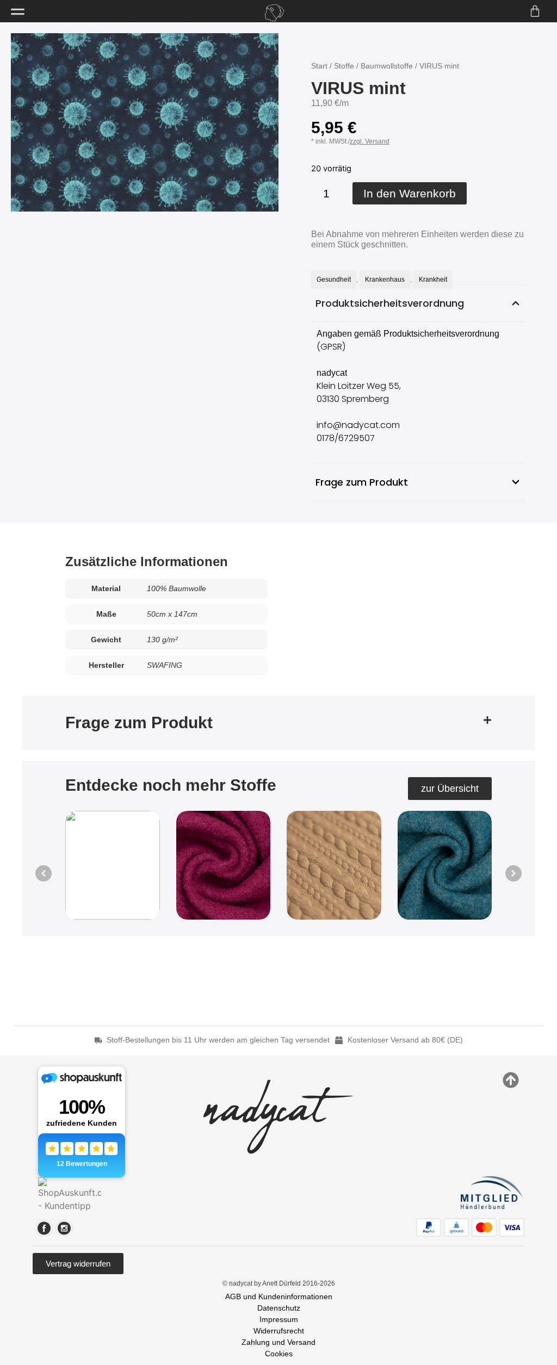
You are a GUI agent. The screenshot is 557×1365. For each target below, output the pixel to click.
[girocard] (456, 1227)
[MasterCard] (484, 1227)
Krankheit (433, 279)
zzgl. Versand (369, 141)
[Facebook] (44, 1228)
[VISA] (511, 1227)
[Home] (274, 12)
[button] (278, 723)
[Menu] (17, 11)
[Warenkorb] (535, 11)
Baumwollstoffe (387, 65)
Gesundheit (334, 279)
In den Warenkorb (409, 193)
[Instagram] (64, 1228)
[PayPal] (428, 1227)
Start (319, 65)
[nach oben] (511, 1080)
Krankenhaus (385, 279)
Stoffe (344, 65)
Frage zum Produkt (139, 722)
